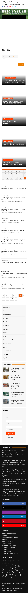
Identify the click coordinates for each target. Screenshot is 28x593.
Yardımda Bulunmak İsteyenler (10, 553)
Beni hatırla (10, 429)
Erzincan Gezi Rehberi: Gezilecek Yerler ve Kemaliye (17, 394)
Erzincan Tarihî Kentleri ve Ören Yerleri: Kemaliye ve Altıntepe (17, 402)
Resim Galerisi (7, 343)
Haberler (4, 539)
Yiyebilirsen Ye (7, 358)
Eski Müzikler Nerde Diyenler (10, 537)
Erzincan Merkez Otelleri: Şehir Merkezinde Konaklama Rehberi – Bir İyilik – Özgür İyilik (14, 474)
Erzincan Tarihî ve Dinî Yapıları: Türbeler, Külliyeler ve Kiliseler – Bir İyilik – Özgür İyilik (14, 493)
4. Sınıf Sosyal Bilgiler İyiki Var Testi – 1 (12, 220)
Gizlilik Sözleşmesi (6, 588)
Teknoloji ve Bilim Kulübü (9, 545)
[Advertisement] (14, 33)
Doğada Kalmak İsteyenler (9, 533)
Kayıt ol (8, 435)
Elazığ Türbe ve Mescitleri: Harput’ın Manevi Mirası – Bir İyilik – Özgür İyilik (13, 454)
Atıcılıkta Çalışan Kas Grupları (13, 144)
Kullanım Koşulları (17, 588)
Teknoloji (16, 2)
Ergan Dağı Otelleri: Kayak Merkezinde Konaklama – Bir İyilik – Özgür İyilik (13, 464)
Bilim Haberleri (5, 4)
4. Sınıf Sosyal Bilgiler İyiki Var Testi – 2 (12, 230)
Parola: (8, 423)
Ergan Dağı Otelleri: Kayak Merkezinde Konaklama (16, 377)
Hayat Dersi (6, 329)
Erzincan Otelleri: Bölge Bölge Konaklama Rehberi (17, 370)
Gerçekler (6, 325)
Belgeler (5, 311)
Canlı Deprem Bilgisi (7, 577)
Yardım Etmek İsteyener (8, 547)
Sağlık (11, 2)
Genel (5, 322)
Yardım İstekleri (6, 549)
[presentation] (19, 64)
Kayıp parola (9, 437)
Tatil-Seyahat (5, 2)
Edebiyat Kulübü (6, 535)
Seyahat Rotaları (6, 543)
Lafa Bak (5, 332)
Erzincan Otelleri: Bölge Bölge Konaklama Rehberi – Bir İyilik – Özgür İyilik (14, 483)
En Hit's (5, 318)
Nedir (22, 4)
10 (3, 299)
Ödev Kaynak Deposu (8, 541)
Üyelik (3, 590)
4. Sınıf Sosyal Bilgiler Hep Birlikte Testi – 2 (13, 188)
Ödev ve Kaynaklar (15, 4)
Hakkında (9, 590)
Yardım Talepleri (6, 551)
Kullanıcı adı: (9, 418)
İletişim (15, 590)
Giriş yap (10, 433)
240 (12, 299)
